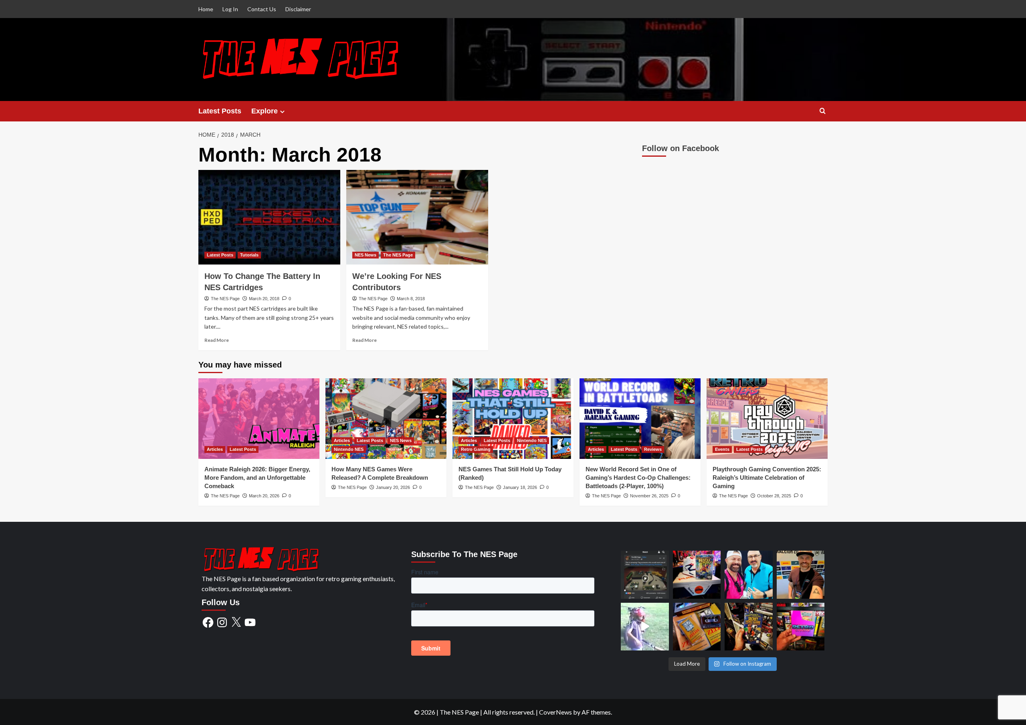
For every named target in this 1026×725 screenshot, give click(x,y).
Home (205, 9)
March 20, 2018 (264, 298)
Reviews (653, 449)
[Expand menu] (282, 111)
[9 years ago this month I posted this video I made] (645, 575)
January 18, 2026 (520, 487)
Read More (216, 340)
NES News (365, 254)
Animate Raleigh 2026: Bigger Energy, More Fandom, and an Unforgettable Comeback (257, 477)
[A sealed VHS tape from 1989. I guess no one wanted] (749, 627)
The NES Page (225, 298)
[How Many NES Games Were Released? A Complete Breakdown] (385, 418)
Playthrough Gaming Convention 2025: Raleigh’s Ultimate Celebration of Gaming (767, 477)
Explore (264, 111)
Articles (215, 449)
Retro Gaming (476, 449)
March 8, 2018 (411, 298)
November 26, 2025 (649, 495)
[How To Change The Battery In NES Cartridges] (269, 217)
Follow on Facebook (680, 148)
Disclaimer (298, 9)
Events (722, 449)
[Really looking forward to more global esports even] (801, 575)
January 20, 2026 (393, 487)
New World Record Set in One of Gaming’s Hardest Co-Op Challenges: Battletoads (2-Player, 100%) (638, 477)
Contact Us (261, 9)
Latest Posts (219, 111)
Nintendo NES (349, 449)
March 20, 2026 (264, 495)
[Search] (823, 111)
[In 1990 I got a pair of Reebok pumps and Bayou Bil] (697, 575)
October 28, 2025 (774, 495)
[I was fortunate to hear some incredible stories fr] (749, 575)
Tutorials (249, 254)
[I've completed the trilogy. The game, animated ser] (697, 627)
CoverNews (555, 712)
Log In (230, 9)
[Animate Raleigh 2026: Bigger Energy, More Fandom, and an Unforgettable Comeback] (258, 418)
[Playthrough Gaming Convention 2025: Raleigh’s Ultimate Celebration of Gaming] (767, 418)
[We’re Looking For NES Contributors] (417, 217)
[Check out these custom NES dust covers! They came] (801, 627)
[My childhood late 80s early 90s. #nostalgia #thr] (645, 627)
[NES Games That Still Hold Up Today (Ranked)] (513, 418)
